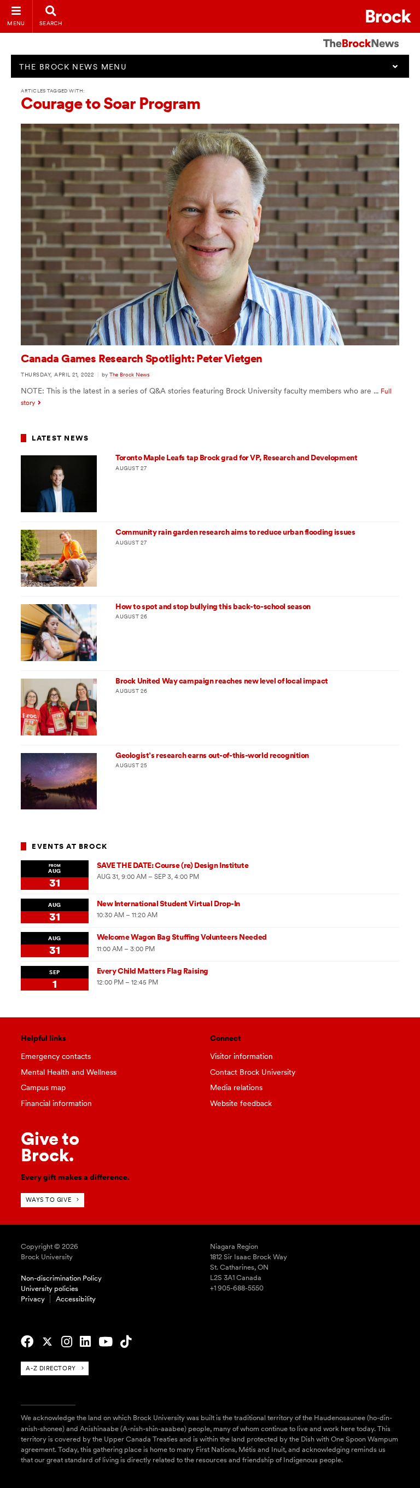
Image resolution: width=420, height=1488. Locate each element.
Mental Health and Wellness (68, 1072)
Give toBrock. (50, 1147)
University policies (49, 1288)
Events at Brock (69, 846)
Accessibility (76, 1299)
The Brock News (129, 374)
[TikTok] (125, 1342)
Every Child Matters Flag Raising (152, 971)
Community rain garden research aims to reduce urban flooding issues (235, 532)
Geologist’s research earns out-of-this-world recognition (212, 755)
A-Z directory (50, 1368)
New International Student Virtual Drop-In (168, 903)
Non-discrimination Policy (61, 1278)
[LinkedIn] (85, 1342)
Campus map (43, 1087)
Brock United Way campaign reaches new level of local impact (221, 681)
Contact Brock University (252, 1072)
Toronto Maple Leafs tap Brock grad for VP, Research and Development (236, 457)
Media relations (236, 1087)
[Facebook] (27, 1342)
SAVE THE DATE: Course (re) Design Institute (172, 865)
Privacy (33, 1299)
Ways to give (48, 1199)
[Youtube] (105, 1342)
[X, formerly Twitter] (47, 1342)
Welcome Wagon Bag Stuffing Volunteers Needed (182, 937)
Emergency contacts (56, 1056)
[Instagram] (66, 1342)
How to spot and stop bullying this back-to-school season (213, 606)
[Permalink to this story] (210, 343)
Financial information (56, 1103)
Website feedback (241, 1103)
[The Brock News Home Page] (361, 35)
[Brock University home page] (388, 16)
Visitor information (241, 1056)
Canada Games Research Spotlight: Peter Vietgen (141, 358)
